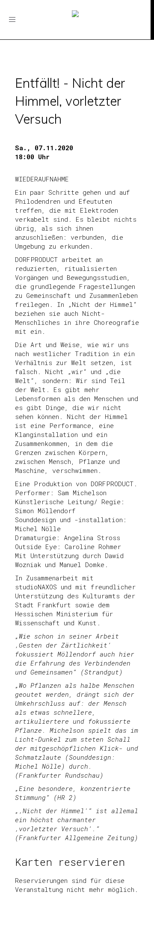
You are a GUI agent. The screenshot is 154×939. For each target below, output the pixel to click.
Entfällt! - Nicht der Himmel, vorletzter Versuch (70, 101)
